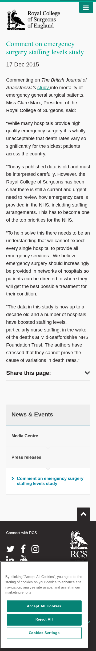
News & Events (32, 414)
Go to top (83, 514)
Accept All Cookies (44, 606)
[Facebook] (23, 549)
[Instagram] (35, 549)
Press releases (26, 457)
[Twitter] (10, 549)
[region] (44, 604)
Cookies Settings (44, 633)
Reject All (44, 619)
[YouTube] (23, 560)
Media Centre (24, 436)
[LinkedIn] (10, 560)
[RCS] (79, 548)
